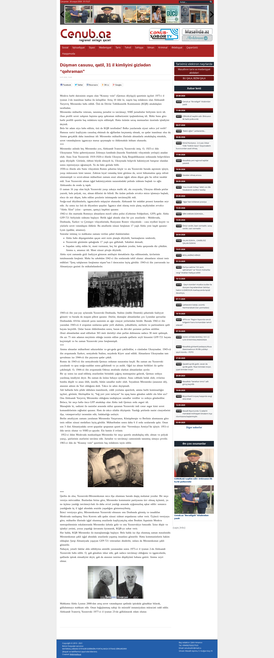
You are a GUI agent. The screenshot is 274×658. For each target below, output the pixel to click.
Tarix (118, 47)
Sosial (65, 47)
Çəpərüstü (192, 47)
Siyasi (92, 47)
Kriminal (162, 47)
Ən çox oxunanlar (194, 443)
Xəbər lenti (194, 88)
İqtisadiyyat (78, 47)
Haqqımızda (68, 53)
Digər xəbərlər (194, 427)
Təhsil (128, 47)
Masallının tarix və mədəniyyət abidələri (194, 71)
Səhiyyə (139, 47)
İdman (150, 47)
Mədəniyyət (105, 47)
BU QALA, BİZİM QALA (194, 78)
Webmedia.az (75, 654)
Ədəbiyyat (177, 47)
